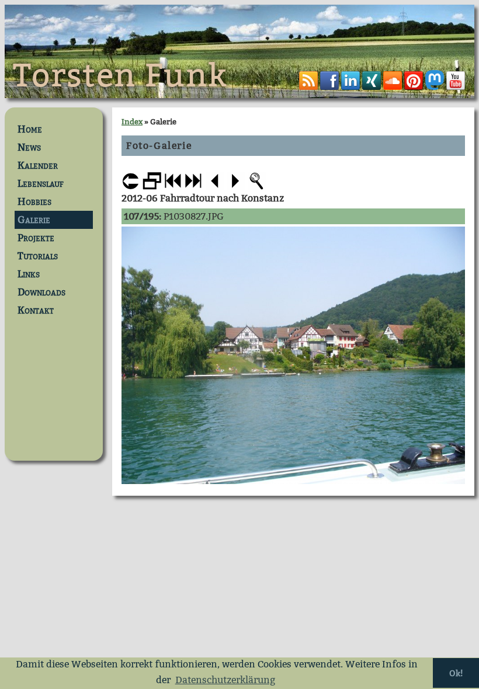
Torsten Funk (120, 75)
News (29, 147)
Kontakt (36, 310)
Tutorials (38, 256)
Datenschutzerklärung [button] (225, 679)
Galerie (34, 220)
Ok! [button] (456, 673)
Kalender (38, 165)
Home (30, 129)
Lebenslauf (41, 184)
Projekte (36, 238)
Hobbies (34, 202)
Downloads (41, 292)
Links (29, 274)
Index (132, 121)
